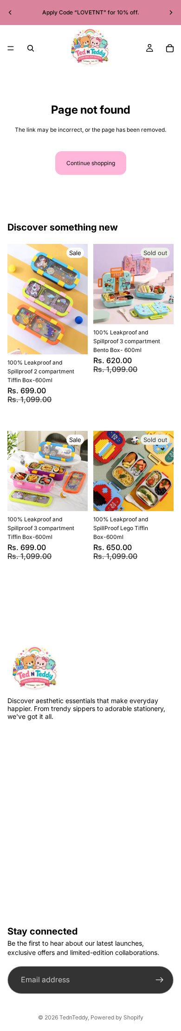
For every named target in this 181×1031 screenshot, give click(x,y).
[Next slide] (171, 12)
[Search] (30, 48)
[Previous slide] (10, 12)
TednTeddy (73, 1017)
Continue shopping (90, 163)
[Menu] (10, 48)
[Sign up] (159, 980)
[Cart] (170, 48)
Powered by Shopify (116, 1017)
